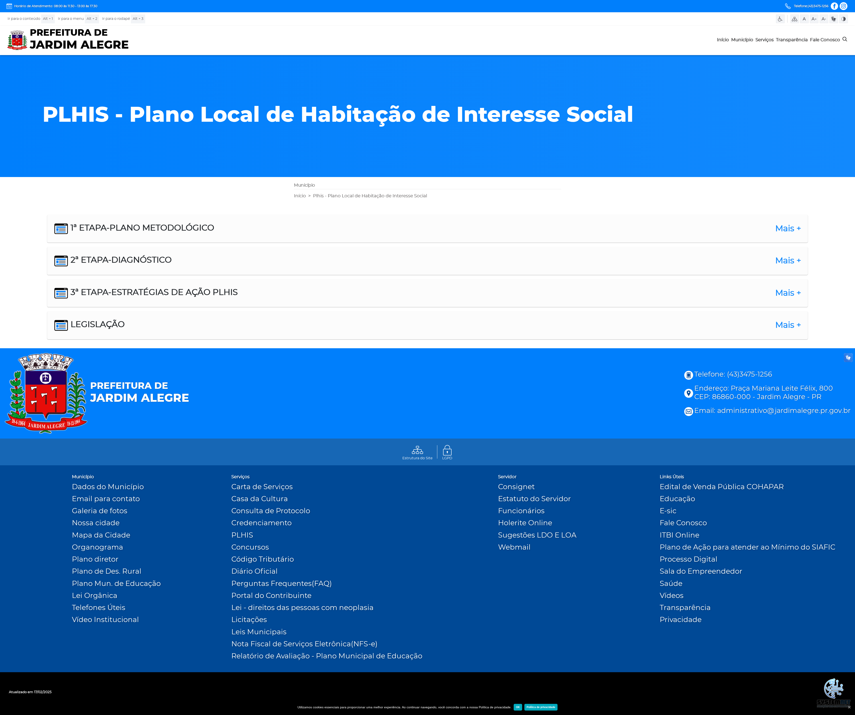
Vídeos (672, 595)
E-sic (668, 511)
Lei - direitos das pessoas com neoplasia (302, 607)
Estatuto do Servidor (534, 499)
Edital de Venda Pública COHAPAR (722, 487)
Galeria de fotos (99, 511)
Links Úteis (672, 477)
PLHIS (242, 535)
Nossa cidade (96, 523)
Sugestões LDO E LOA (537, 535)
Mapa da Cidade (101, 535)
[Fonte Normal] (804, 18)
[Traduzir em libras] (833, 18)
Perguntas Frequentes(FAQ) (281, 583)
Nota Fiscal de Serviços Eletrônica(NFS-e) (304, 644)
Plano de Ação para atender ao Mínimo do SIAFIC (747, 547)
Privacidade (681, 619)
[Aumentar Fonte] (814, 18)
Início (723, 40)
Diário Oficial (254, 571)
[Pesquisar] (844, 40)
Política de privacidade (541, 707)
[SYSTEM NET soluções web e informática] (833, 693)
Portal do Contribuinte (271, 595)
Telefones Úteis (98, 607)
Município (742, 40)
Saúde (671, 583)
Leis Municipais (259, 632)
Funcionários (521, 511)
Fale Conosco (825, 40)
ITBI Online (679, 535)
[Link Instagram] (843, 6)
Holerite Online (525, 523)
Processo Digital (688, 559)
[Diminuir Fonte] (824, 18)
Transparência (792, 40)
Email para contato (106, 499)
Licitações (249, 619)
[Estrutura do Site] (794, 18)
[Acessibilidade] (780, 18)
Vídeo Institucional (105, 619)
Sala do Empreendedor (701, 571)
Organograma (97, 547)
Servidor (507, 477)
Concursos (250, 547)
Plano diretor (95, 559)
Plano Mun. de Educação (116, 583)
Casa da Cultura (259, 499)
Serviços (764, 40)
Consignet (516, 487)
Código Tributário (262, 559)
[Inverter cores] (843, 18)
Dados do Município (108, 487)
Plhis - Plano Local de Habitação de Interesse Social (370, 196)
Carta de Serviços (262, 487)
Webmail (514, 547)
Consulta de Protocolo (270, 511)
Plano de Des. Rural (106, 571)
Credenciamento (261, 523)
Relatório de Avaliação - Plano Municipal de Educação (326, 656)
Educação (677, 499)
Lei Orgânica (94, 595)
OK (518, 707)
